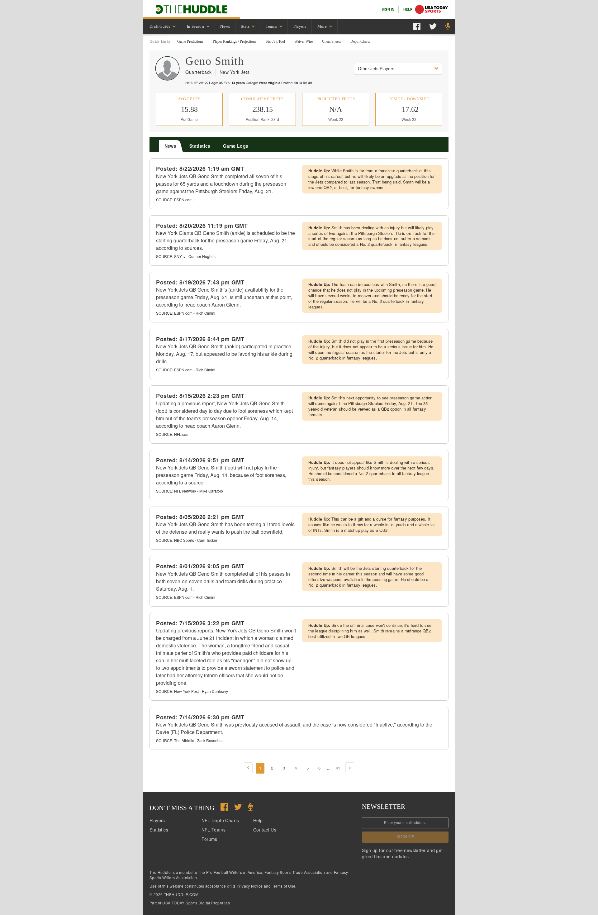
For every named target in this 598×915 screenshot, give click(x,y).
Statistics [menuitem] (200, 146)
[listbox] (162, 26)
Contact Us (264, 830)
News (225, 26)
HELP (407, 9)
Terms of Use (284, 886)
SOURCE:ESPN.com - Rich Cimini (185, 313)
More (322, 26)
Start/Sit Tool (275, 41)
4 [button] (296, 768)
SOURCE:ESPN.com (174, 199)
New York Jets (235, 72)
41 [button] (338, 768)
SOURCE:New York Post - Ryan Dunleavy (192, 691)
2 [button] (272, 768)
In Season (195, 26)
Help (258, 820)
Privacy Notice (250, 886)
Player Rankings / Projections (234, 41)
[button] (248, 767)
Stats (245, 26)
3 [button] (284, 768)
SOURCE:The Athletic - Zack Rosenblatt (190, 740)
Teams (271, 26)
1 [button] (260, 768)
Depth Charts (360, 41)
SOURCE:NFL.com (172, 434)
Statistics (159, 830)
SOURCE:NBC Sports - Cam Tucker (186, 540)
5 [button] (307, 768)
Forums (209, 839)
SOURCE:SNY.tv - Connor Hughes (186, 256)
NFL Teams (214, 830)
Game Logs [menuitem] (236, 146)
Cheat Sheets (331, 41)
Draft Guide (160, 26)
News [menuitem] (170, 146)
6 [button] (319, 768)
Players (299, 26)
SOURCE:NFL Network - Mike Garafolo (189, 490)
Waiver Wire (303, 41)
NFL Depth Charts (220, 820)
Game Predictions (190, 41)
